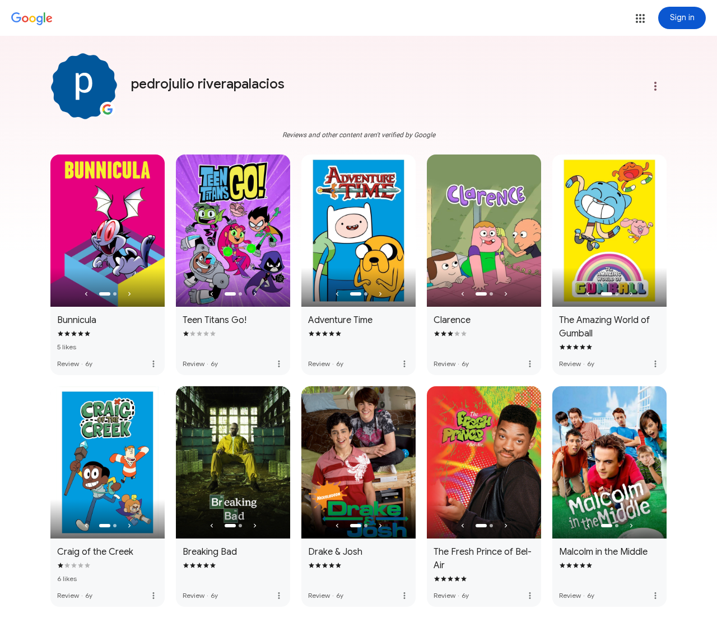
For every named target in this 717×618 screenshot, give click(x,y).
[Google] (32, 19)
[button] (640, 18)
